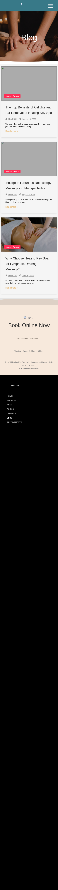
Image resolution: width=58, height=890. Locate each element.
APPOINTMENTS (14, 422)
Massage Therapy (12, 96)
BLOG (9, 418)
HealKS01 (12, 119)
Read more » (11, 131)
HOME (10, 396)
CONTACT (11, 413)
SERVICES (11, 400)
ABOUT (10, 405)
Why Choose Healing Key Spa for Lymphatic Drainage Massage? (26, 263)
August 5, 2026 (28, 194)
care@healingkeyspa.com (29, 368)
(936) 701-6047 (29, 365)
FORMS (10, 409)
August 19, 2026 (29, 119)
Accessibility (48, 362)
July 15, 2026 (28, 275)
